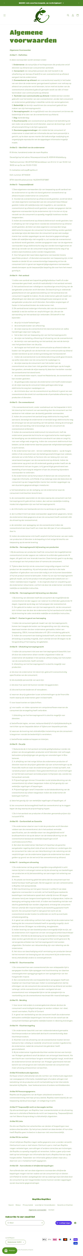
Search (11, 1205)
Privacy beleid (28, 1205)
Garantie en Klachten (65, 1205)
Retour (18, 1205)
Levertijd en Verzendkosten (45, 1205)
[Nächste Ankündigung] (78, 3)
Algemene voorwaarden (37, 1210)
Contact (51, 1210)
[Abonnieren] (41, 1222)
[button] (4, 15)
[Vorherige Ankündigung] (4, 3)
